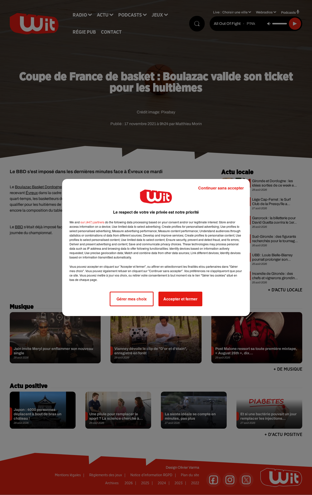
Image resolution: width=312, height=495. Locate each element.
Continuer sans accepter (221, 188)
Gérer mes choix (132, 299)
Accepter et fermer (180, 299)
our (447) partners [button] (92, 222)
